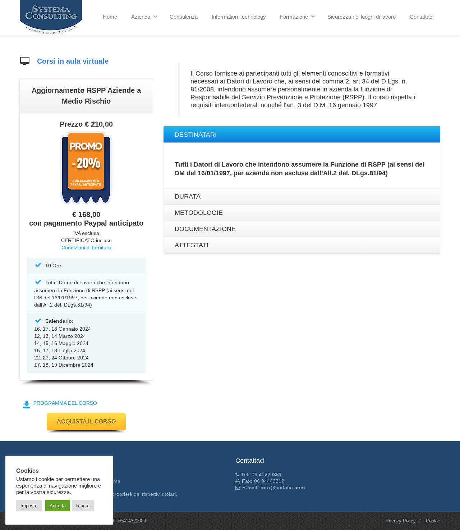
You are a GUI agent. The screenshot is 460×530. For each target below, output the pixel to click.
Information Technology (239, 17)
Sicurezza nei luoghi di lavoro (361, 17)
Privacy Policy (401, 521)
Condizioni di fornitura (86, 247)
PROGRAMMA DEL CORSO (65, 403)
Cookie (433, 521)
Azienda (140, 17)
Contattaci (421, 17)
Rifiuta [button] (82, 505)
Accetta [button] (58, 505)
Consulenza (184, 17)
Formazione (294, 17)
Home (110, 17)
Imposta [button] (28, 505)
